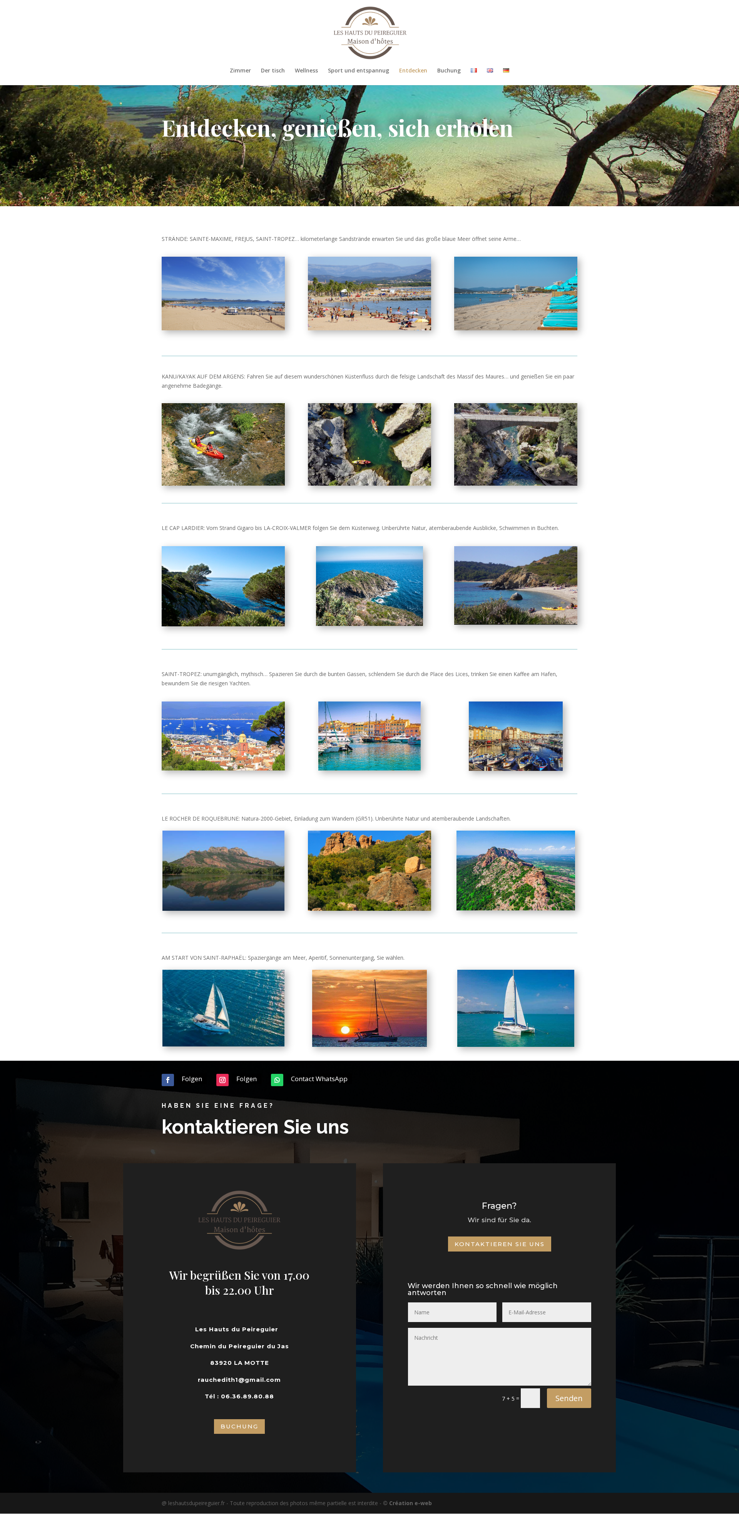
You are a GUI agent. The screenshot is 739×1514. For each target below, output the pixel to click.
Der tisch (273, 71)
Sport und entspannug (358, 71)
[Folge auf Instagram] (222, 1080)
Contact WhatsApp (319, 1078)
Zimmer (240, 71)
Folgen (192, 1078)
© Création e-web (407, 1503)
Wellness (306, 71)
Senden (569, 1398)
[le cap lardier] (223, 624)
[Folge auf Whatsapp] (277, 1080)
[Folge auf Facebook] (168, 1080)
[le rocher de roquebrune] (223, 908)
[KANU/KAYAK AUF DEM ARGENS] (223, 483)
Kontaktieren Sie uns (500, 1244)
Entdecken (413, 71)
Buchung (449, 71)
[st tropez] (223, 768)
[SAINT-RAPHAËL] (223, 1044)
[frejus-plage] (223, 328)
